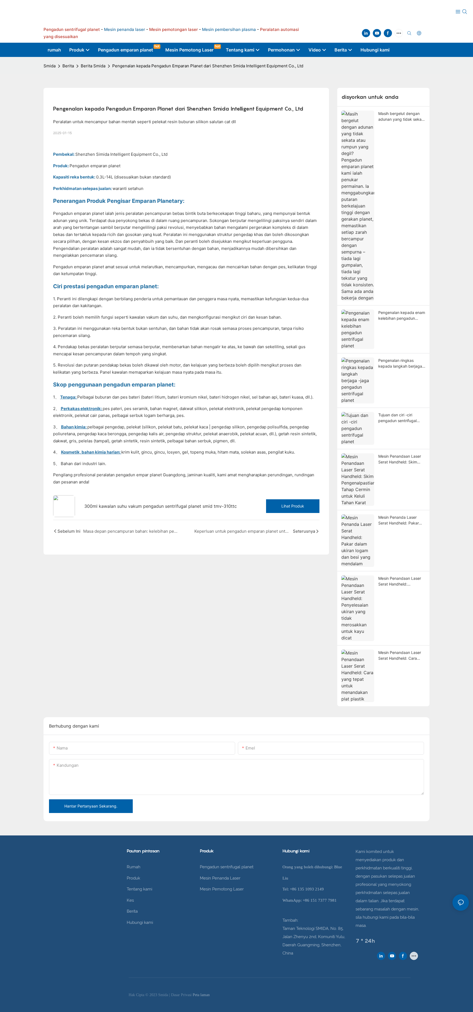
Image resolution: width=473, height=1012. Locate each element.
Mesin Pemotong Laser (222, 889)
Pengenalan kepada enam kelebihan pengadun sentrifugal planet (401, 315)
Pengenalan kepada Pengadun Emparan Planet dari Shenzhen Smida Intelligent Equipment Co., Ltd (207, 65)
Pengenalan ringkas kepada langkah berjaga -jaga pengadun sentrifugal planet (401, 363)
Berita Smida (93, 65)
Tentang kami (139, 889)
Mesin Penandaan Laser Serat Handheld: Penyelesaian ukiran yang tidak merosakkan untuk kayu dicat (401, 581)
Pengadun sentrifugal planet (226, 866)
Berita (68, 65)
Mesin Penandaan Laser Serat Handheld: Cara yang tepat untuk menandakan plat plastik (400, 655)
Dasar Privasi (182, 995)
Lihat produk (292, 506)
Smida (50, 65)
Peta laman (201, 995)
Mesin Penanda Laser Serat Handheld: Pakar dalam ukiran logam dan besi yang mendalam (399, 520)
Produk (133, 878)
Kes (130, 900)
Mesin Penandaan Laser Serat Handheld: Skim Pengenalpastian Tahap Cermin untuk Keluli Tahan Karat (401, 459)
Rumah (133, 866)
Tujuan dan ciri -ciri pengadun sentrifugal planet (397, 418)
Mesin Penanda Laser (220, 878)
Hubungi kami (140, 922)
